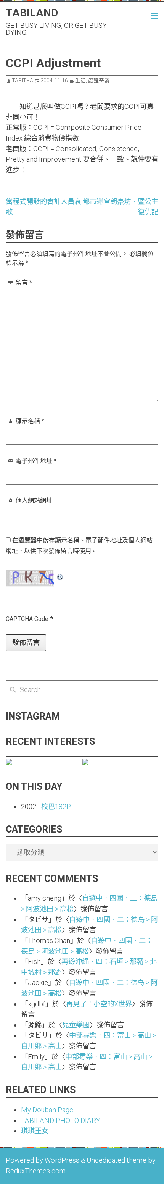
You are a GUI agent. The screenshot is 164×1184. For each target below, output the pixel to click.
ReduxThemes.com (36, 1171)
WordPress (62, 1160)
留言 (24, 282)
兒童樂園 (76, 1025)
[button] (146, 15)
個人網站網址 (34, 500)
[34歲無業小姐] (9, 763)
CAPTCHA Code (27, 619)
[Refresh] (60, 575)
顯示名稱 (30, 421)
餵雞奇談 (98, 81)
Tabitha (22, 81)
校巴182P (56, 806)
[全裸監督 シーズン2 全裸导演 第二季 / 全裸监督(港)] (85, 763)
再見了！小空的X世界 (99, 1004)
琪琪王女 (34, 1131)
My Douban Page (47, 1110)
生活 (80, 81)
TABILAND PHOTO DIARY (60, 1120)
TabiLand (32, 12)
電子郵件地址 (36, 460)
